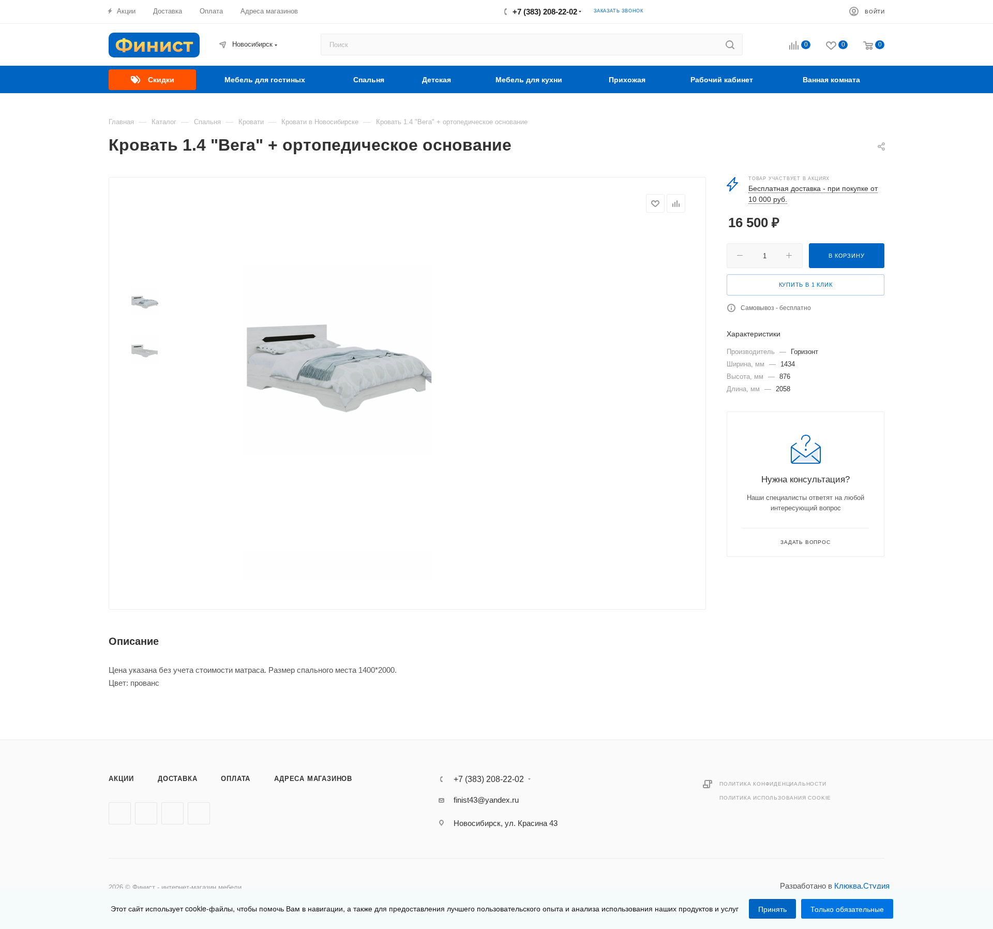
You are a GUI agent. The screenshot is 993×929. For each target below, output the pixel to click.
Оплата (235, 779)
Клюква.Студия (862, 885)
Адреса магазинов (313, 779)
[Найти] (730, 44)
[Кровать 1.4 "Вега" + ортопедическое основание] (336, 360)
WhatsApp (199, 813)
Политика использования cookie (775, 798)
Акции (121, 779)
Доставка (177, 779)
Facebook (146, 813)
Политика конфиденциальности (772, 784)
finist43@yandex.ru (486, 799)
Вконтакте (120, 813)
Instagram (172, 813)
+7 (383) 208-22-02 (545, 11)
